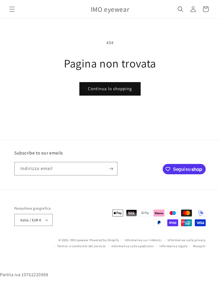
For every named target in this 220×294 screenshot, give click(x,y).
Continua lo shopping (110, 88)
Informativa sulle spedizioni (132, 246)
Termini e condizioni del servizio (81, 246)
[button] (12, 9)
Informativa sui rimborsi (143, 240)
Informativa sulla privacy (187, 240)
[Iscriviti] (111, 168)
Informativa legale (174, 246)
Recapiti (199, 246)
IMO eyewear (79, 240)
